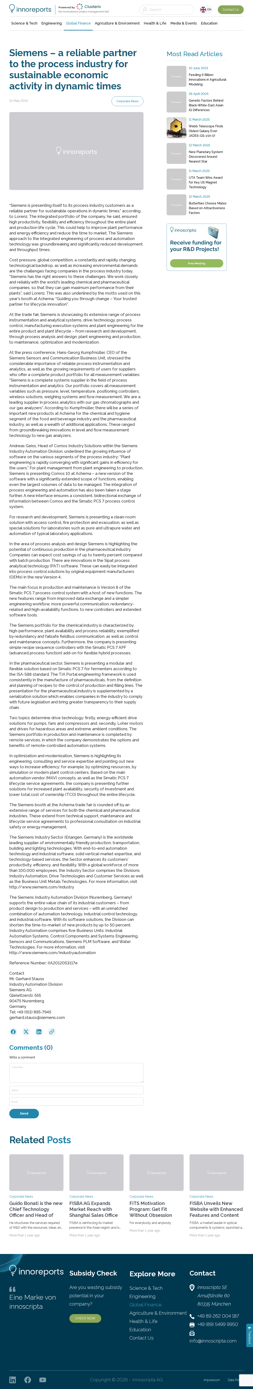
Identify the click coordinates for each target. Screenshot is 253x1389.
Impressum (212, 1380)
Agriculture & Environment (158, 1313)
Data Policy (236, 1380)
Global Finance (145, 1305)
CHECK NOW (85, 1318)
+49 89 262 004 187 (218, 1316)
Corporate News (127, 101)
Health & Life (143, 1321)
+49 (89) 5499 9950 (217, 1324)
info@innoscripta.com (213, 1341)
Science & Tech (146, 1288)
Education (140, 1329)
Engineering (142, 1296)
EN (208, 9)
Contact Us (231, 9)
